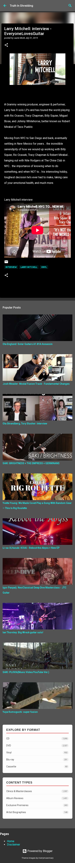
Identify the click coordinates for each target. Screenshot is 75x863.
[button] (6, 45)
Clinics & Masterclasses (36, 791)
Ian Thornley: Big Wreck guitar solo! (23, 632)
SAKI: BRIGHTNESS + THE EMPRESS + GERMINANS (31, 463)
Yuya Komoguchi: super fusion (20, 711)
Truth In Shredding (21, 5)
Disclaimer (13, 844)
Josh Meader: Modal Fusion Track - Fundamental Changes (36, 383)
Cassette (36, 766)
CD (36, 738)
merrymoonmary (45, 858)
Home (10, 841)
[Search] (70, 5)
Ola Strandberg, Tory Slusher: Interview (25, 423)
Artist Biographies (36, 812)
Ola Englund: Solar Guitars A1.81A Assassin (27, 344)
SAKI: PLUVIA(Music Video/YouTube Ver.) (26, 672)
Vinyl (44, 267)
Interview (11, 267)
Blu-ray (36, 759)
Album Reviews (36, 798)
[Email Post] (6, 263)
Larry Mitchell (29, 267)
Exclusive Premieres (36, 805)
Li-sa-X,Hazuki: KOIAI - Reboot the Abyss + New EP (31, 547)
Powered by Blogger (39, 851)
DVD (36, 745)
